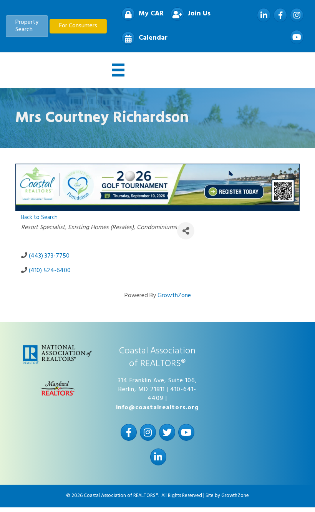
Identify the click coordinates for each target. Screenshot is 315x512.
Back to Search (39, 217)
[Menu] (118, 70)
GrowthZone (174, 296)
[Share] (185, 230)
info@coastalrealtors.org (157, 408)
